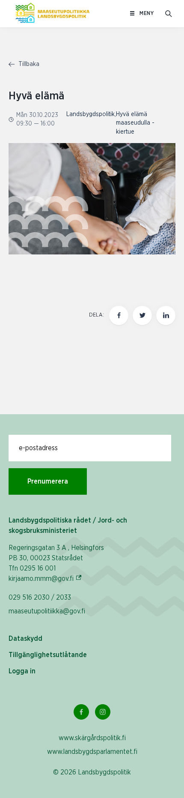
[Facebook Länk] (81, 712)
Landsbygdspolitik (90, 114)
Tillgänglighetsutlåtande (48, 655)
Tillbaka (28, 64)
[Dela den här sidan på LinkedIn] (165, 315)
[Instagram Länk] (102, 712)
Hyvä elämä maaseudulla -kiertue (135, 123)
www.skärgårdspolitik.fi (92, 738)
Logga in (22, 671)
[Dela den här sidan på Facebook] (118, 315)
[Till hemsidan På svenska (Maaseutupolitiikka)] (52, 13)
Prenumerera (47, 481)
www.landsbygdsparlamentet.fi (92, 751)
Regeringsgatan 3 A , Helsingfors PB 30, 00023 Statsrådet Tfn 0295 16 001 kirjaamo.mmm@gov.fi (56, 563)
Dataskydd (25, 638)
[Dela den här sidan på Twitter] (142, 315)
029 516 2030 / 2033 (40, 597)
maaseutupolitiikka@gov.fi (47, 611)
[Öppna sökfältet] (168, 14)
